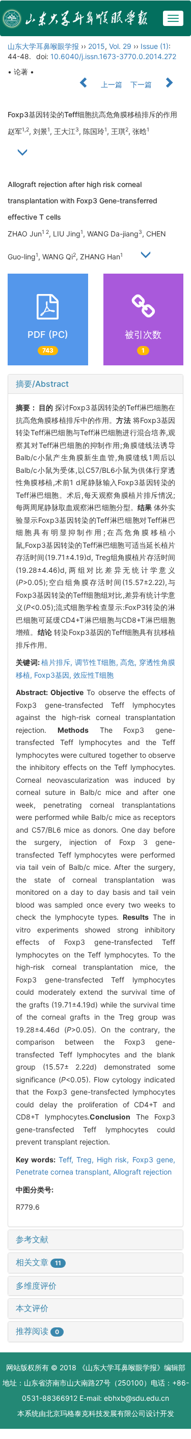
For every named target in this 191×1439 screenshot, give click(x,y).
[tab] (95, 384)
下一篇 (142, 84)
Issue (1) (155, 46)
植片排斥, (58, 662)
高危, (129, 662)
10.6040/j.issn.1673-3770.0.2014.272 (113, 56)
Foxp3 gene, (153, 1159)
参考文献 (32, 1239)
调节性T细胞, (97, 662)
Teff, (67, 1159)
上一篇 (110, 84)
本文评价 (32, 1308)
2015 (96, 46)
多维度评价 (36, 1286)
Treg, (86, 1159)
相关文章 (38, 1262)
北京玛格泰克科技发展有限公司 (96, 1413)
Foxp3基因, (53, 675)
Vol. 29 (120, 46)
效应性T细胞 (93, 675)
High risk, (114, 1159)
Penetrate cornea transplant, (64, 1171)
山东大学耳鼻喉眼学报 (43, 46)
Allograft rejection (142, 1171)
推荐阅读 (37, 1331)
